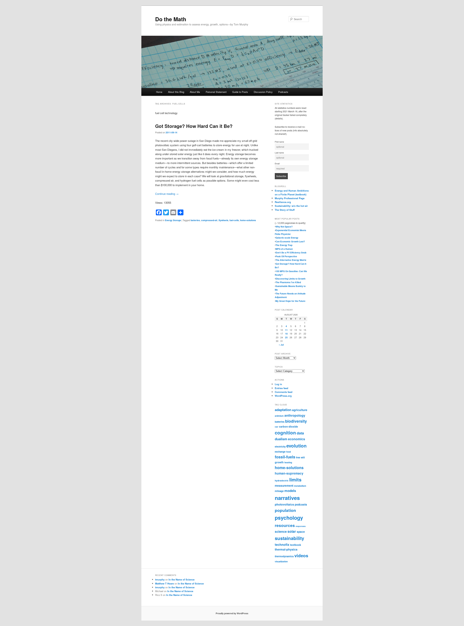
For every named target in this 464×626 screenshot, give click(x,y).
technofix (282, 544)
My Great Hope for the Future (290, 301)
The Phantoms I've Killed (288, 282)
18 (286, 333)
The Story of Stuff (285, 210)
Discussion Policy (263, 92)
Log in (278, 384)
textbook (295, 545)
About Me (195, 92)
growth (279, 462)
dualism (281, 438)
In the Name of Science (181, 579)
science (281, 531)
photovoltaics (284, 504)
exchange (280, 451)
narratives (287, 498)
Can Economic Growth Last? (290, 241)
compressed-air (209, 220)
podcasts (301, 504)
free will (300, 457)
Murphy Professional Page (289, 198)
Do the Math (170, 19)
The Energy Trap (284, 245)
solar (291, 531)
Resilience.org (283, 202)
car (276, 426)
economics (296, 439)
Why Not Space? (284, 226)
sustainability (289, 538)
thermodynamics (284, 556)
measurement (284, 486)
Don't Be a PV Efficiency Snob (291, 252)
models (290, 490)
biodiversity (296, 421)
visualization (281, 561)
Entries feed (281, 388)
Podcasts (283, 92)
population (285, 510)
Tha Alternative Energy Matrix (291, 260)
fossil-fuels (285, 457)
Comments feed (283, 392)
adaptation (283, 409)
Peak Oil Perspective (286, 256)
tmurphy (160, 579)
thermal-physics (286, 549)
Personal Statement (216, 92)
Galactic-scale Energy (287, 237)
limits (295, 479)
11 (286, 330)
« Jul (281, 344)
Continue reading (167, 194)
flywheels (223, 220)
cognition (285, 432)
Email (277, 163)
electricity (280, 446)
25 (286, 337)
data (300, 433)
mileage (279, 491)
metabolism (300, 485)
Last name (279, 152)
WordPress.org (283, 395)
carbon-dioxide (288, 426)
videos (301, 555)
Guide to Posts (240, 92)
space (301, 532)
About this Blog (176, 92)
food (288, 451)
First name (279, 141)
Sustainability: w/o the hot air (291, 206)
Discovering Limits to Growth (290, 278)
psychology (289, 517)
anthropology (294, 415)
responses (301, 526)
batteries (195, 220)
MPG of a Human (284, 249)
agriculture (299, 410)
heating (288, 462)
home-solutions (248, 220)
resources (285, 525)
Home (159, 92)
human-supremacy (289, 473)
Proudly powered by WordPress (232, 613)
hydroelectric (282, 480)
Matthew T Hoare (164, 583)
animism (279, 415)
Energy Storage (173, 220)
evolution (296, 445)
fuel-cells (234, 220)
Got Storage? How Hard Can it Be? (194, 126)
